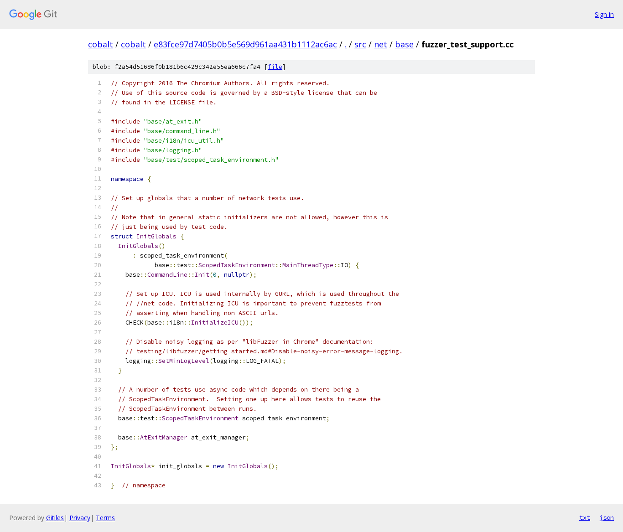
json (606, 517)
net (380, 44)
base (404, 44)
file (275, 67)
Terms (105, 517)
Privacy (79, 517)
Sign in (604, 14)
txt (584, 517)
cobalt (100, 44)
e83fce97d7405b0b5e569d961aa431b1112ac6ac (245, 44)
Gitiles (55, 517)
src (360, 44)
